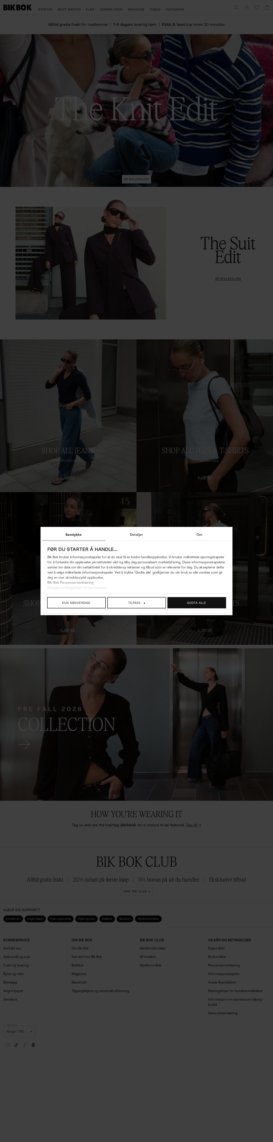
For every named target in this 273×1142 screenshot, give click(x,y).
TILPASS (134, 602)
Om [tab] (199, 534)
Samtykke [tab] (73, 534)
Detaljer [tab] (136, 534)
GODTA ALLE (196, 602)
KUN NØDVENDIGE (76, 602)
